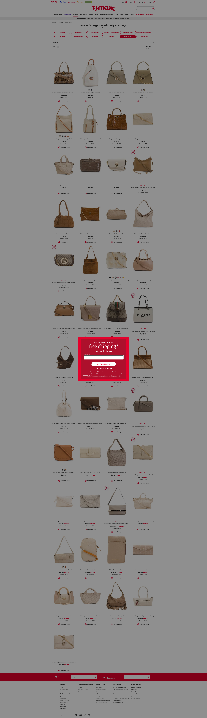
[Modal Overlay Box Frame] (103, 359)
